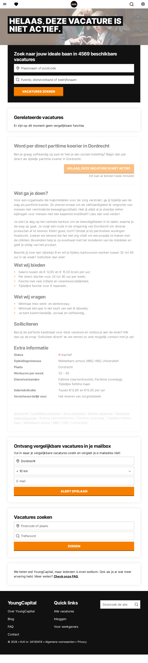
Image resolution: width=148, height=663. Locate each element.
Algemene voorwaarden (59, 641)
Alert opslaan (74, 491)
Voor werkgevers (66, 627)
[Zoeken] (133, 4)
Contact (13, 634)
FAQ (10, 627)
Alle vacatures (64, 611)
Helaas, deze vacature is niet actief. (99, 168)
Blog (11, 619)
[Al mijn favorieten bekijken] (16, 4)
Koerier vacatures (100, 413)
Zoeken (74, 546)
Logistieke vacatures (46, 413)
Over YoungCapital (21, 611)
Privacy (82, 641)
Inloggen (60, 619)
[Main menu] (4, 4)
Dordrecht (21, 413)
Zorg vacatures (74, 413)
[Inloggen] (143, 4)
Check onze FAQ (66, 576)
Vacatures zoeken (38, 91)
